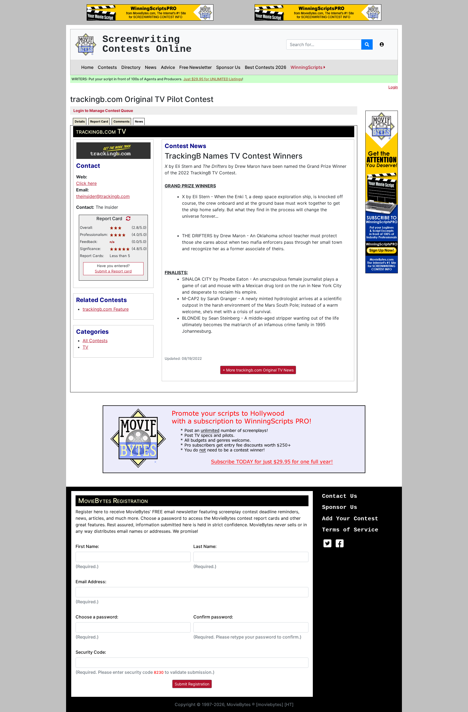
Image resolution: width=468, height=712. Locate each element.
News (151, 67)
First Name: (87, 546)
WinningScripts (307, 67)
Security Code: (91, 652)
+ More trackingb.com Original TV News (258, 370)
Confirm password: (213, 617)
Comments (121, 121)
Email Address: (91, 581)
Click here (86, 183)
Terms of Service (350, 530)
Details (80, 121)
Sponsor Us (228, 67)
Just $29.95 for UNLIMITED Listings (212, 79)
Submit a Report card (113, 271)
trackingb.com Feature (106, 309)
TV (85, 347)
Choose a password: (97, 617)
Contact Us (339, 496)
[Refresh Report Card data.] (127, 218)
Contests (107, 67)
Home (87, 67)
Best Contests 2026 (265, 67)
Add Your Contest (350, 519)
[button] (382, 44)
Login (393, 87)
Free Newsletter (195, 67)
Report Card (99, 121)
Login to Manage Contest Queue (103, 110)
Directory (131, 67)
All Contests (95, 340)
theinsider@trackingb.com (103, 196)
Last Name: (205, 546)
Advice (168, 67)
